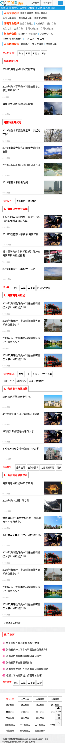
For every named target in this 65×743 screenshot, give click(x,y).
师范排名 (10, 704)
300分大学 (9, 380)
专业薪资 (40, 23)
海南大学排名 (41, 13)
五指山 (35, 53)
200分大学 (47, 374)
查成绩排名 (25, 730)
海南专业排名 (26, 23)
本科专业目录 (32, 28)
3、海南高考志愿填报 (16, 388)
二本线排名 (40, 724)
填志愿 (46, 7)
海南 (20, 3)
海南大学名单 (26, 13)
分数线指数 (47, 2)
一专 (37, 38)
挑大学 (15, 7)
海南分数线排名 (36, 380)
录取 (53, 7)
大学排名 (35, 2)
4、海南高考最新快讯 (16, 475)
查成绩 (39, 7)
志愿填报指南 (47, 467)
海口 (20, 53)
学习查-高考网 (28, 741)
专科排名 (55, 699)
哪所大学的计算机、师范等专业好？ (25, 675)
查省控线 (20, 467)
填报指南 (10, 730)
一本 (27, 38)
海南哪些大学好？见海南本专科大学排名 (27, 668)
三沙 (44, 53)
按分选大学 (51, 44)
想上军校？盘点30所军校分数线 (22, 643)
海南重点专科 (40, 18)
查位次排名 (37, 44)
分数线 (31, 7)
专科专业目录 (47, 28)
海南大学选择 (43, 287)
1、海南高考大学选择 (16, 209)
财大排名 (25, 704)
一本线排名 (25, 724)
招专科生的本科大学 (12, 38)
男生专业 (18, 28)
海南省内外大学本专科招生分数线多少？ (27, 649)
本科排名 (40, 699)
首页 (3, 7)
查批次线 (25, 44)
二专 (42, 38)
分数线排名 (10, 724)
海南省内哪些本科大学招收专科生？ (25, 656)
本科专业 (10, 711)
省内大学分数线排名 (27, 33)
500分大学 (21, 380)
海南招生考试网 (12, 122)
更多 (59, 467)
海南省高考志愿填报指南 (19, 662)
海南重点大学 (25, 18)
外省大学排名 (46, 33)
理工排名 (55, 704)
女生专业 (7, 28)
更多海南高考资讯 (12, 623)
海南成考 (32, 201)
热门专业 (51, 23)
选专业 (23, 7)
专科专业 (25, 711)
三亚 (28, 53)
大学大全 (25, 699)
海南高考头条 (11, 61)
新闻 (8, 7)
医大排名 (40, 704)
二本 (32, 38)
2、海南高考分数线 (14, 295)
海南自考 (20, 201)
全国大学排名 (9, 18)
